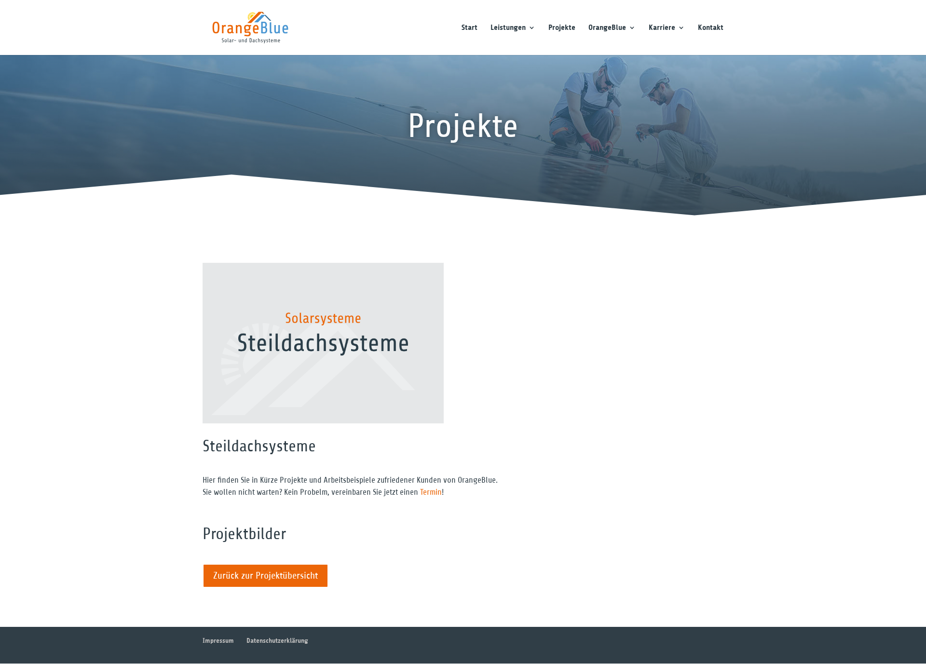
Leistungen (508, 28)
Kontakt (710, 28)
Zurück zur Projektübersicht (265, 575)
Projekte (561, 28)
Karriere (662, 28)
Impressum (218, 641)
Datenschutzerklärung (277, 641)
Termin (431, 492)
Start (469, 28)
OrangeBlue (607, 28)
